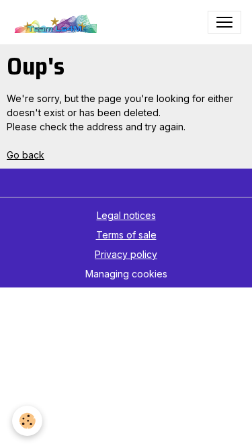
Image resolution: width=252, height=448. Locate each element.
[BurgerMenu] (224, 22)
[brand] (57, 22)
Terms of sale (126, 234)
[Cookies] (27, 421)
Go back (25, 155)
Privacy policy (126, 254)
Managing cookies (126, 273)
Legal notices (126, 215)
